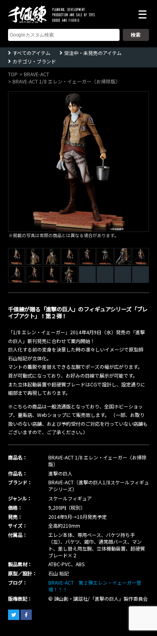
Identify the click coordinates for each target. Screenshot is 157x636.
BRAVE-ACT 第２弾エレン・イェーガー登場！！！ (94, 586)
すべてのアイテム (31, 52)
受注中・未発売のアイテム (93, 52)
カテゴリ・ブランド (34, 61)
